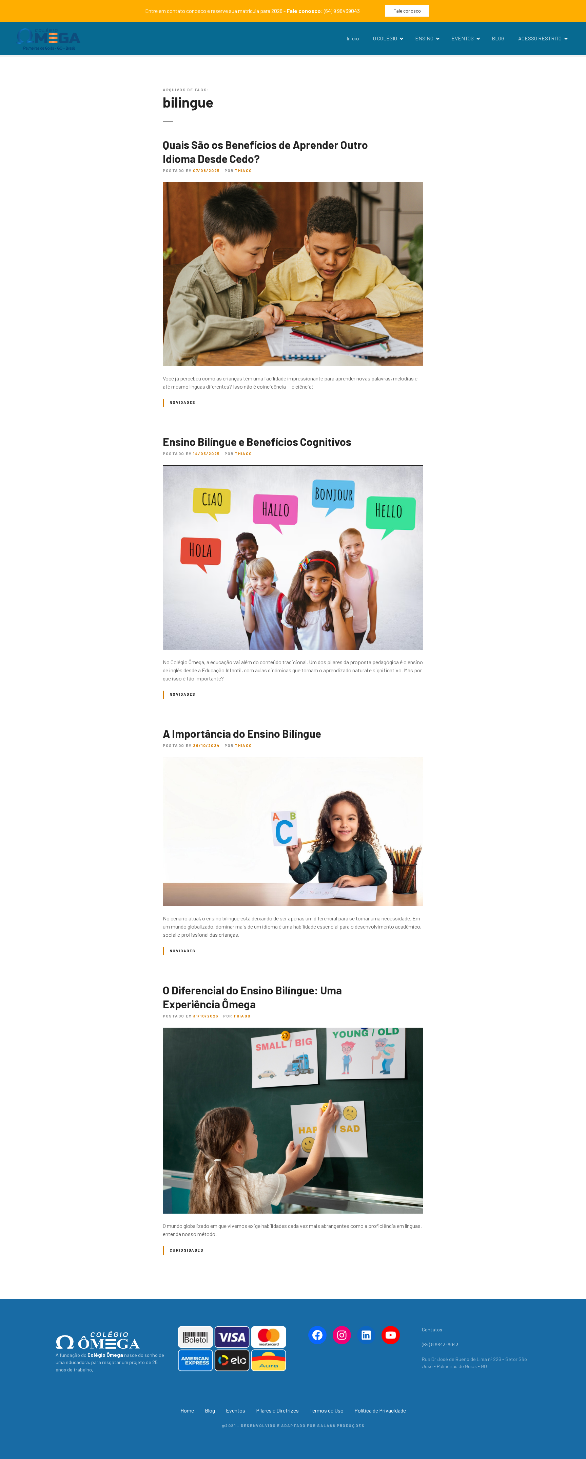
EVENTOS (462, 38)
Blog (210, 1410)
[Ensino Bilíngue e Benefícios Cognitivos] (293, 469)
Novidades (183, 402)
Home (187, 1410)
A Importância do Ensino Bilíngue (242, 733)
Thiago (243, 170)
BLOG (498, 38)
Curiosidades (187, 1250)
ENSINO (424, 38)
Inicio (353, 38)
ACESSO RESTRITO (540, 38)
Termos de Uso (327, 1410)
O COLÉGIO (385, 38)
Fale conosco (407, 11)
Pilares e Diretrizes (277, 1410)
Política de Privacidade (380, 1410)
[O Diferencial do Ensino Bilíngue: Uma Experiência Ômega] (293, 1031)
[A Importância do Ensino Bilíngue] (293, 761)
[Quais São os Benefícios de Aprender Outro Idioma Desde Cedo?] (293, 186)
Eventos (235, 1410)
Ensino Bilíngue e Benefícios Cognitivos (257, 441)
